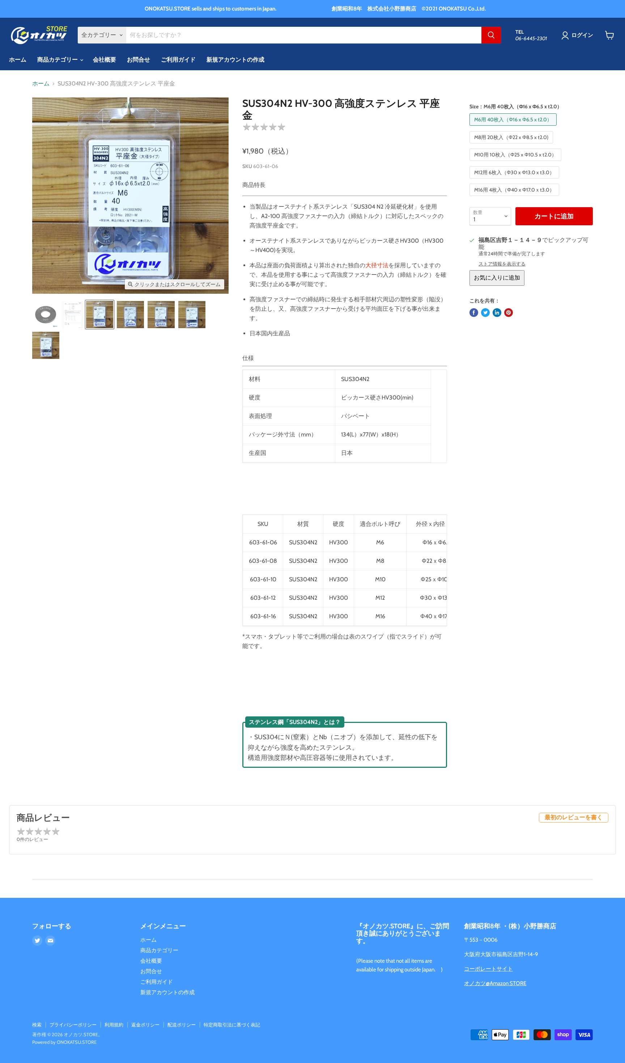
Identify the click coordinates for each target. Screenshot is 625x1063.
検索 (37, 1025)
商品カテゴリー (58, 59)
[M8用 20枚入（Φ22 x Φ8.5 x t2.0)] (512, 145)
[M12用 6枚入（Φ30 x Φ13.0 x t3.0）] (515, 180)
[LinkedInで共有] (497, 312)
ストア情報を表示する (502, 264)
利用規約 (114, 1025)
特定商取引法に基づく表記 (232, 1025)
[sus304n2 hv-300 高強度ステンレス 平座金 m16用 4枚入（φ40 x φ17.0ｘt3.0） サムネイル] (45, 345)
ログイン (582, 35)
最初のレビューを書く (574, 817)
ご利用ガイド (178, 59)
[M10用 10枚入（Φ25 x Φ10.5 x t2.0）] (516, 162)
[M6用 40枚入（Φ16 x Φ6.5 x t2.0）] (513, 127)
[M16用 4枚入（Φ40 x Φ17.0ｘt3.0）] (515, 197)
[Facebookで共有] (473, 312)
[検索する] (491, 35)
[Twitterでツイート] (485, 312)
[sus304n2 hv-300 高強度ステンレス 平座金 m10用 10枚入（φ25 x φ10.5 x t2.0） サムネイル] (161, 314)
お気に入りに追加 (497, 278)
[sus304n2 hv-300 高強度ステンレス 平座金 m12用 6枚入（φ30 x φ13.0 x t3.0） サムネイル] (192, 314)
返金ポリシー (145, 1025)
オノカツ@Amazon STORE (495, 983)
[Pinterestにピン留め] (508, 312)
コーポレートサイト (488, 969)
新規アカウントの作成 (235, 59)
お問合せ (138, 59)
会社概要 (104, 59)
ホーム (17, 59)
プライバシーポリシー (73, 1025)
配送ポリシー (181, 1025)
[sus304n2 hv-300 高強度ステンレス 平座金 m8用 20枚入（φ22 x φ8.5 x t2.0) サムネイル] (130, 314)
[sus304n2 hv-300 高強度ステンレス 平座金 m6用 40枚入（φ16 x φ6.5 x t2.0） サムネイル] (99, 314)
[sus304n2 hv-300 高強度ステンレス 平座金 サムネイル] (45, 314)
